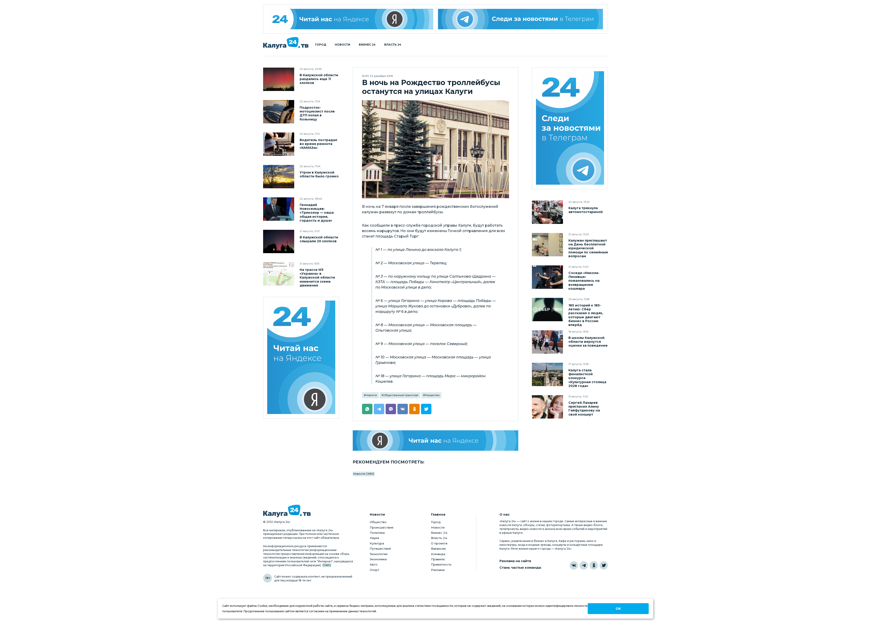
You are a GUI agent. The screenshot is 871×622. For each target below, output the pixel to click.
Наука (374, 538)
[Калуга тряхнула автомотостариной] (547, 212)
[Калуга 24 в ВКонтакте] (574, 565)
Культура (377, 543)
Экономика (378, 559)
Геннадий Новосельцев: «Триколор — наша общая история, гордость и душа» (317, 212)
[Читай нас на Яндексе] (435, 440)
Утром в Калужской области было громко (319, 174)
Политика (377, 532)
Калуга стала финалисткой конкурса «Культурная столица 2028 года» (587, 378)
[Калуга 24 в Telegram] (584, 565)
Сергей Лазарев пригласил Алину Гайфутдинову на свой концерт (584, 408)
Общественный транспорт (400, 395)
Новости (342, 44)
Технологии (378, 554)
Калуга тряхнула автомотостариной (585, 210)
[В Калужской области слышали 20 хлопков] (278, 241)
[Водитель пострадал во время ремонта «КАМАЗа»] (278, 144)
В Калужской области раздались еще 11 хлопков (319, 79)
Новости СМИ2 (363, 473)
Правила (438, 559)
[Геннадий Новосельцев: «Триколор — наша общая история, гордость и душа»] (278, 209)
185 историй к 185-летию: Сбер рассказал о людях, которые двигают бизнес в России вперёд (585, 315)
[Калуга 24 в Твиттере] (603, 565)
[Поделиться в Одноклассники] (414, 409)
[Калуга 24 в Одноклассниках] (594, 565)
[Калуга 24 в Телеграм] (570, 128)
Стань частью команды (520, 568)
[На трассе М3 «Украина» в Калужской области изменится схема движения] (278, 274)
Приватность (441, 564)
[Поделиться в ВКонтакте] (402, 409)
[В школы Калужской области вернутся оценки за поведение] (547, 342)
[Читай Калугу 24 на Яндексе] (350, 19)
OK (618, 609)
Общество (378, 522)
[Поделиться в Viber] (391, 409)
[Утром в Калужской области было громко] (278, 176)
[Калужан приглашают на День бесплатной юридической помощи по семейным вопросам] (547, 244)
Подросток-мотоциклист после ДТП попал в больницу (317, 113)
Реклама (438, 570)
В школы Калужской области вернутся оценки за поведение (588, 342)
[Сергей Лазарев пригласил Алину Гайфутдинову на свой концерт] (547, 407)
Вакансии (438, 548)
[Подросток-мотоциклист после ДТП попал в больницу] (278, 111)
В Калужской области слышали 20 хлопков (319, 239)
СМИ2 (327, 565)
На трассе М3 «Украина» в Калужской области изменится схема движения (317, 277)
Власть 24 (392, 44)
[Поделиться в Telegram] (379, 409)
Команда (438, 554)
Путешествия (380, 548)
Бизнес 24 (367, 44)
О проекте (439, 543)
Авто (373, 564)
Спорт (374, 570)
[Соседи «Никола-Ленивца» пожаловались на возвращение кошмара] (547, 277)
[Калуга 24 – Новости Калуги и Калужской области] (285, 43)
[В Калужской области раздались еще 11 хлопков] (278, 79)
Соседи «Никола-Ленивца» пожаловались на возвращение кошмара (583, 280)
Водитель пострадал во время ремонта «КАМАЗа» (318, 144)
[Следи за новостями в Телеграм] (520, 19)
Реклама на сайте (515, 561)
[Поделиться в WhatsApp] (367, 409)
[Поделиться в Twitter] (426, 409)
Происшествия (381, 527)
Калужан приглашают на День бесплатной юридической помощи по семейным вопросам (588, 248)
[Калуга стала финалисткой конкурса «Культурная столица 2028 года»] (547, 374)
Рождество (432, 395)
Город (320, 44)
